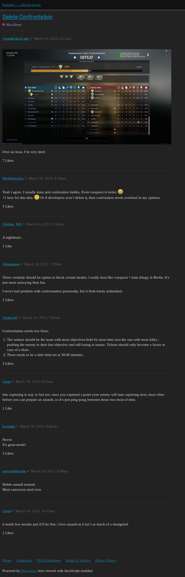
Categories (24, 560)
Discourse (28, 571)
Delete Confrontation (27, 17)
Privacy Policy (106, 560)
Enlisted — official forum (21, 5)
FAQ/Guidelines (49, 560)
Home (7, 560)
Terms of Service (78, 560)
